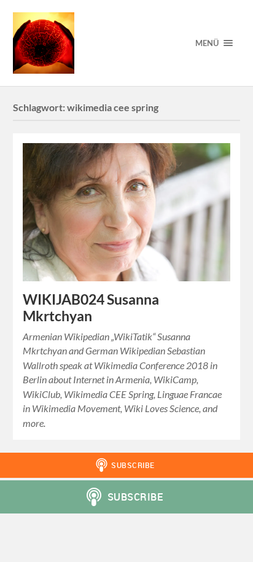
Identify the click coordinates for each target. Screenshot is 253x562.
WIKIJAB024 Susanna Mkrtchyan (91, 307)
